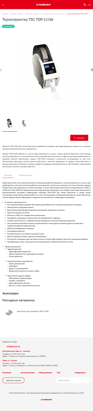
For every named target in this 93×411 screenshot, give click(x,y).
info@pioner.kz (13, 346)
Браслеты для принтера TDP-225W (33, 311)
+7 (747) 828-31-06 (17, 363)
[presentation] (1, 69)
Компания (6, 373)
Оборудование (45, 373)
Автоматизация (28, 373)
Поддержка (80, 373)
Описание (8, 175)
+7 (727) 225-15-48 (17, 354)
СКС (58, 373)
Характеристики (25, 175)
